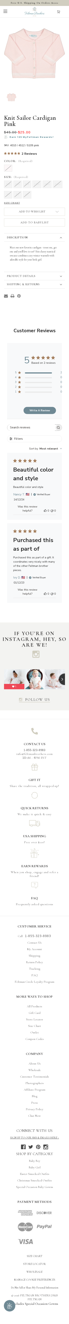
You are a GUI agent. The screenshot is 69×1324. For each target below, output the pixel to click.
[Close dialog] (67, 643)
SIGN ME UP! (51, 674)
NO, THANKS (52, 679)
